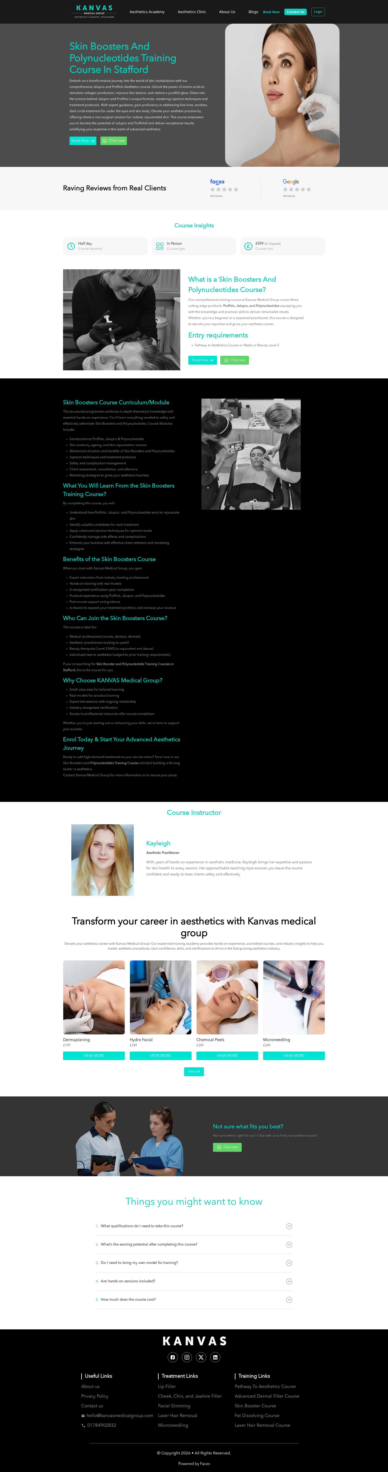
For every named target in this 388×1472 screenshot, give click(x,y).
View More (94, 1056)
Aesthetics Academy (147, 11)
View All (194, 1071)
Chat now (117, 141)
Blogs (253, 11)
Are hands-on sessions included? (125, 1281)
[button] (235, 188)
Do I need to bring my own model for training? (137, 1263)
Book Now (80, 141)
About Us (227, 11)
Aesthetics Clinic (192, 11)
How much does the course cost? (126, 1300)
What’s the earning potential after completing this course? (146, 1245)
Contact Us (295, 12)
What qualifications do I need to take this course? (139, 1226)
